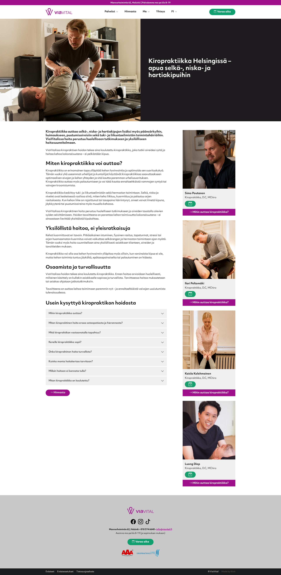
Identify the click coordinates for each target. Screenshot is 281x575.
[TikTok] (147, 521)
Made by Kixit (228, 572)
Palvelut (110, 11)
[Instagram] (140, 521)
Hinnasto (130, 11)
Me (145, 11)
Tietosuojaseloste (85, 572)
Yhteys (160, 11)
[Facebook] (133, 521)
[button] (58, 393)
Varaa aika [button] (224, 11)
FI (172, 11)
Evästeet (50, 572)
